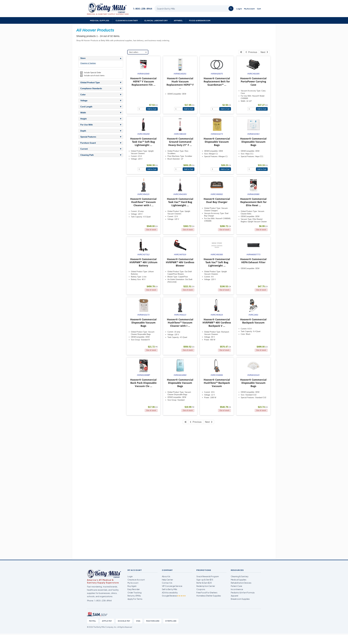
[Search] (231, 8)
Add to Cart (151, 109)
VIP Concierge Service (172, 586)
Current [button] (84, 149)
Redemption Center (205, 586)
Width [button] (83, 113)
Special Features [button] (88, 137)
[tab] (100, 58)
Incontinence (237, 589)
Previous (252, 52)
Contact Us (167, 583)
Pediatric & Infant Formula (242, 592)
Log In (239, 8)
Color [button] (83, 95)
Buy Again (132, 586)
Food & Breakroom (200, 20)
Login (130, 576)
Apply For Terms (135, 599)
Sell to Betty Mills (169, 589)
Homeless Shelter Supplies (208, 595)
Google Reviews (174, 595)
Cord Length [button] (86, 107)
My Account (249, 8)
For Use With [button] (86, 125)
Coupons (200, 589)
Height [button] (83, 119)
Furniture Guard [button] (88, 143)
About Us (166, 576)
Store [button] (83, 58)
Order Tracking (135, 592)
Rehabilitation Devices (241, 583)
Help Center (167, 579)
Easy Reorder (134, 589)
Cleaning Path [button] (87, 155)
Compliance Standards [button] (91, 88)
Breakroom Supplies (240, 599)
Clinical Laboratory (156, 20)
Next (264, 52)
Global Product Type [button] (90, 82)
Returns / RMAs (134, 595)
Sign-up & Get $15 (204, 579)
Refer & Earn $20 (204, 583)
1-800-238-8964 (142, 8)
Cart (259, 8)
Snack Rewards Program (207, 576)
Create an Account (136, 579)
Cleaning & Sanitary (127, 20)
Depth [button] (83, 131)
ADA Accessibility (170, 592)
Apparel (178, 20)
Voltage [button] (83, 100)
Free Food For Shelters (206, 592)
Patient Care (236, 586)
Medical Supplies (99, 20)
